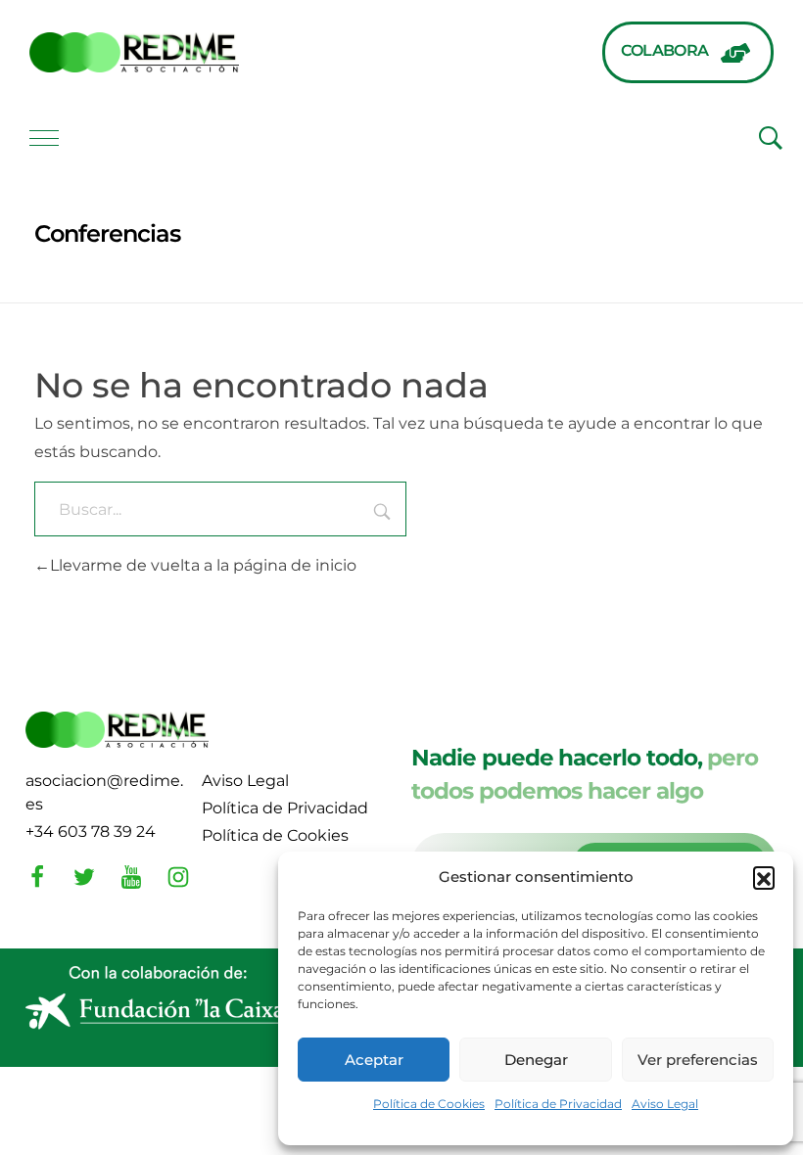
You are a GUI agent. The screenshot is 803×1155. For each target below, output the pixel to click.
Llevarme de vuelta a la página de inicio (203, 565)
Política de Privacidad (558, 1103)
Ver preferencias (698, 1059)
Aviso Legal (665, 1103)
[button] (764, 877)
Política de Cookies (429, 1103)
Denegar (536, 1059)
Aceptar (374, 1059)
